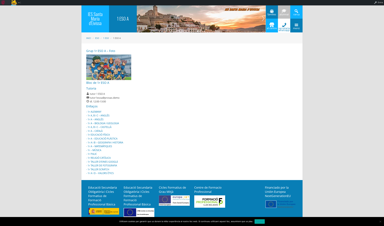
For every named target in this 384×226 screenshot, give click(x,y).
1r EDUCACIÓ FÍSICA (99, 134)
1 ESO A (123, 18)
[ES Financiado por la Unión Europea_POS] (280, 203)
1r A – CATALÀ (95, 131)
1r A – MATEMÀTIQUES (100, 146)
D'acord (259, 221)
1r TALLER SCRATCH (98, 169)
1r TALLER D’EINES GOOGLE (103, 161)
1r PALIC (92, 154)
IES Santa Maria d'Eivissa (95, 18)
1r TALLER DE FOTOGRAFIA (102, 165)
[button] (138, 19)
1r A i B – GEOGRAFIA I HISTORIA (105, 142)
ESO (97, 38)
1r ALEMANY (94, 111)
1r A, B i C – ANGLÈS (99, 115)
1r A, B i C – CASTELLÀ (99, 127)
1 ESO (106, 38)
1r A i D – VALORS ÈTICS (101, 173)
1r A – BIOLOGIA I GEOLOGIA (103, 123)
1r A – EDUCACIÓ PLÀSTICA (102, 138)
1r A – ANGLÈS (96, 119)
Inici (88, 38)
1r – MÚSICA (94, 150)
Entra (380, 2)
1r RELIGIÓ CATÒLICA (99, 157)
